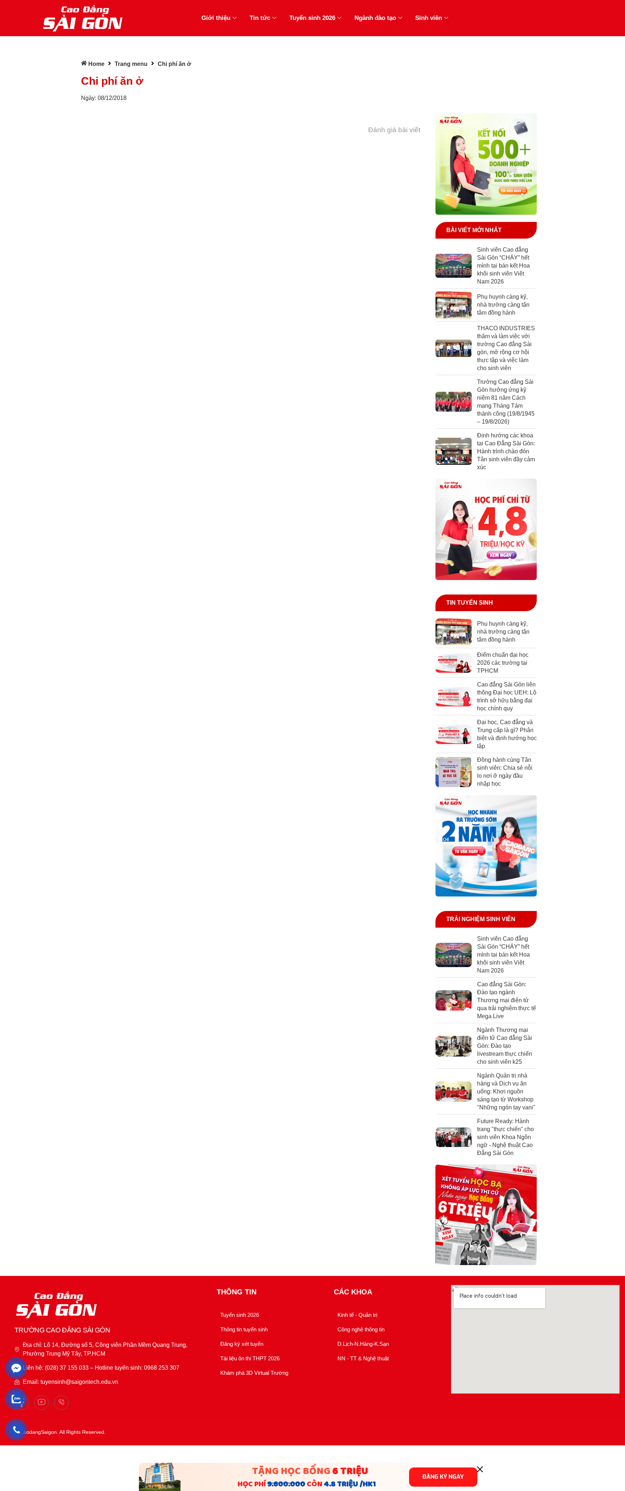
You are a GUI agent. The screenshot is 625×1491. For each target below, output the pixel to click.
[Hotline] (61, 1402)
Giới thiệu (215, 17)
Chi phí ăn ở (112, 81)
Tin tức (260, 17)
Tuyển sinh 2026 (312, 17)
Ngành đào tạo (375, 17)
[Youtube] (41, 1402)
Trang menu (131, 64)
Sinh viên (428, 17)
